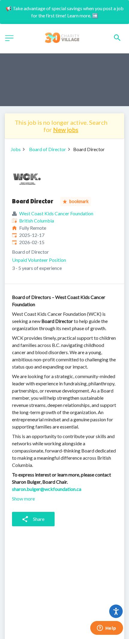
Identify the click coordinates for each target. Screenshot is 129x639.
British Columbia (36, 220)
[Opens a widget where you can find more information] (106, 628)
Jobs (16, 149)
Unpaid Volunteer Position (39, 260)
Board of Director (47, 149)
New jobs (65, 129)
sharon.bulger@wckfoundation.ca (46, 489)
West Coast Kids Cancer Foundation (56, 213)
